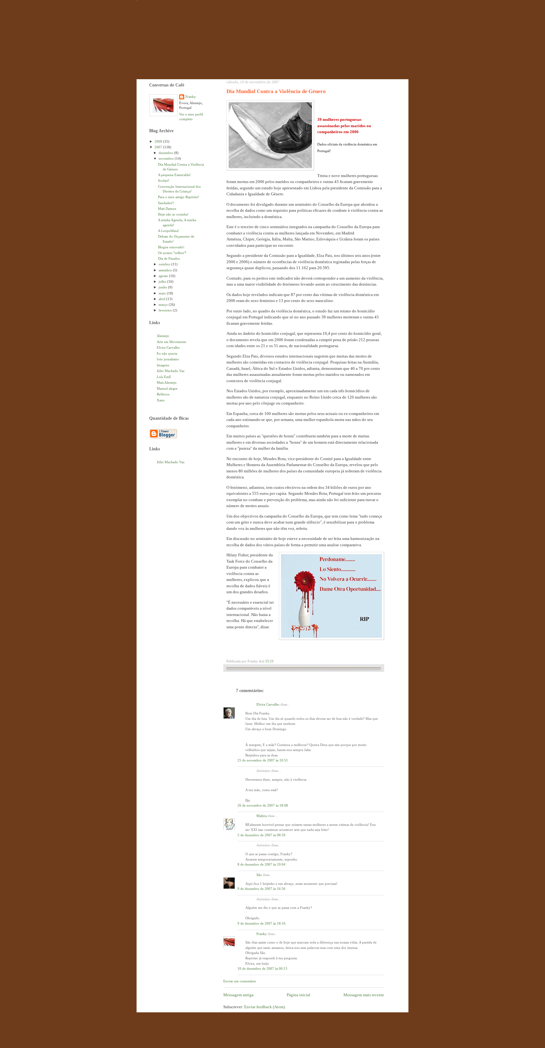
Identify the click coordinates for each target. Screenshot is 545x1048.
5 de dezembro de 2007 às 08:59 (261, 835)
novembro (167, 158)
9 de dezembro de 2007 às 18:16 (261, 923)
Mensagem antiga (238, 994)
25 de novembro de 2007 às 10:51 (262, 760)
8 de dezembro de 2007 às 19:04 (261, 864)
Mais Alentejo (167, 382)
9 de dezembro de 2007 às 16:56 (261, 889)
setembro (166, 270)
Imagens (163, 365)
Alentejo (163, 336)
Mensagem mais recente (363, 994)
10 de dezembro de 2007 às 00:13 (262, 968)
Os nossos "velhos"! (172, 253)
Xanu (161, 400)
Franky (261, 934)
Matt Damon (167, 208)
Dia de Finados (169, 258)
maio (163, 293)
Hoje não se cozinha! (173, 214)
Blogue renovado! (171, 247)
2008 (159, 141)
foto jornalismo (168, 359)
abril (162, 299)
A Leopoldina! (168, 231)
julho (163, 281)
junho (163, 287)
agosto (164, 276)
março (164, 304)
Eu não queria (167, 353)
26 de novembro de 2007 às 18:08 (262, 805)
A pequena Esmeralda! (174, 175)
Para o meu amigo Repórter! (178, 197)
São (259, 875)
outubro (165, 264)
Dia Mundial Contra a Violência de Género (276, 91)
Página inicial (298, 994)
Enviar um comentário (239, 981)
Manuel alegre (167, 388)
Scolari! (163, 180)
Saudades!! (166, 203)
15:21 (269, 661)
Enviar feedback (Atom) (264, 1006)
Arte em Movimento (171, 342)
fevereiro (166, 310)
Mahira (261, 816)
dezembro (166, 153)
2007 (159, 147)
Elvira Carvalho (267, 704)
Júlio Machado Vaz (171, 371)
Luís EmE (164, 377)
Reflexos (163, 394)
